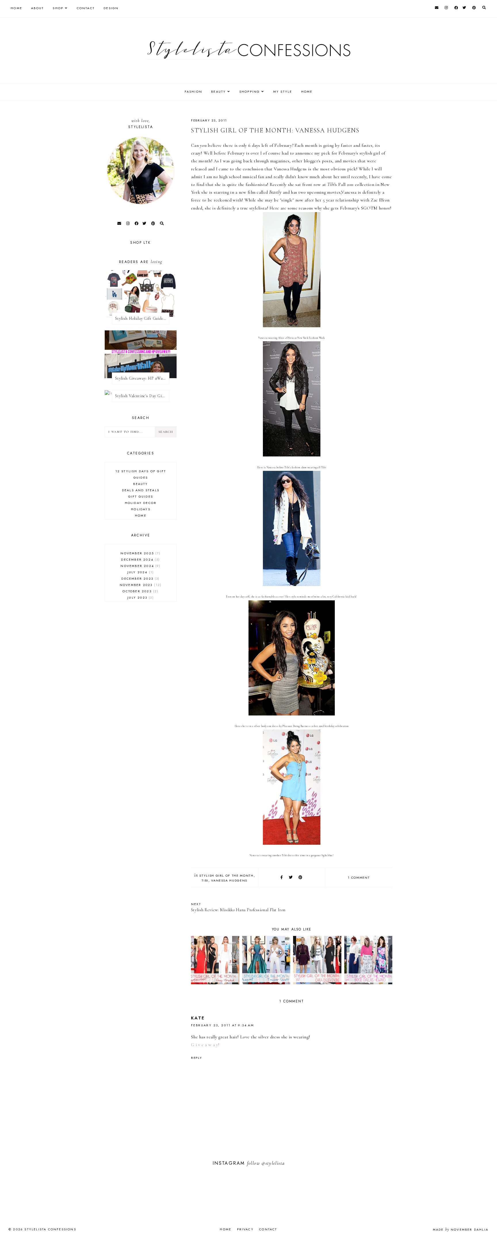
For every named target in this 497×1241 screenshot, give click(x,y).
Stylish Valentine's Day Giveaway (142, 395)
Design (111, 8)
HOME (307, 91)
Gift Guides (140, 496)
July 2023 (139, 597)
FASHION (193, 91)
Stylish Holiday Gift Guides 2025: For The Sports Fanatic (142, 318)
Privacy (245, 1229)
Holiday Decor (141, 502)
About (37, 8)
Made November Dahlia (460, 1229)
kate (198, 1018)
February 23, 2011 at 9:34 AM (222, 1025)
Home (16, 8)
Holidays (140, 509)
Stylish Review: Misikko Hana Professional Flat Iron (238, 907)
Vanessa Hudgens (229, 880)
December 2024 (139, 559)
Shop (58, 8)
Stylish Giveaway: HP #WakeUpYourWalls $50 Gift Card (142, 378)
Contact (86, 8)
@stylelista (272, 1163)
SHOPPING (249, 91)
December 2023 (139, 578)
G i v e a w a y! (205, 1045)
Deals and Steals (140, 490)
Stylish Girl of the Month (226, 875)
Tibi (205, 880)
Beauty (140, 483)
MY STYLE (282, 91)
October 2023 (140, 591)
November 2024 (140, 566)
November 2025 (140, 553)
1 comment (359, 877)
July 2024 (139, 572)
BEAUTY (218, 91)
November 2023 (140, 585)
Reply (196, 1057)
